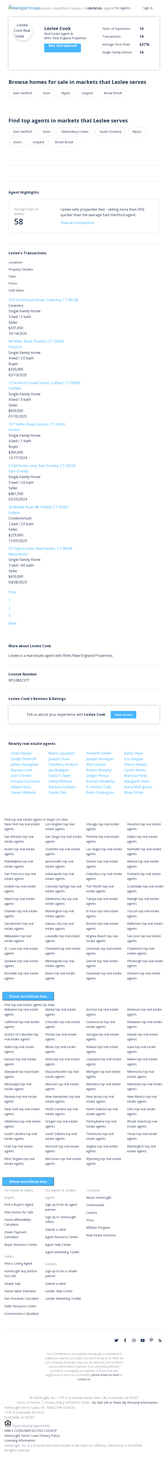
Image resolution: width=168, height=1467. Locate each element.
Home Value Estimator (20, 1291)
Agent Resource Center (61, 1237)
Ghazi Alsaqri (21, 753)
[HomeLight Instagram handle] (133, 1340)
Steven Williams (23, 792)
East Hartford (22, 93)
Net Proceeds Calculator (21, 1298)
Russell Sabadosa (100, 781)
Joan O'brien (21, 775)
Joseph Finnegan (100, 758)
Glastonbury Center (75, 131)
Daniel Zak (57, 792)
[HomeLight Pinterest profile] (151, 1339)
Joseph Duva (59, 758)
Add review (123, 714)
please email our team (105, 1375)
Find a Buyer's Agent (18, 1204)
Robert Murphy (99, 770)
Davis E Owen (60, 775)
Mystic (65, 93)
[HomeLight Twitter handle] (116, 1340)
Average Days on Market (26, 211)
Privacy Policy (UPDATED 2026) (67, 1402)
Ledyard (87, 93)
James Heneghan (25, 764)
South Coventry (110, 131)
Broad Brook (113, 93)
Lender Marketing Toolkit (63, 1298)
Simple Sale (12, 1283)
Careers (91, 1213)
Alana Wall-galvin (138, 787)
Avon (46, 93)
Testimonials (95, 1205)
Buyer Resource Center (20, 1245)
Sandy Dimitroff (23, 758)
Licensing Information (19, 1440)
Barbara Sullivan (62, 787)
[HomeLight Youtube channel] (142, 1340)
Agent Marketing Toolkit (62, 1252)
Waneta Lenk (21, 770)
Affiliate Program (98, 1227)
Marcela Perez (135, 775)
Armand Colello (98, 753)
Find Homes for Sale (18, 1212)
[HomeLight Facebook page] (125, 1340)
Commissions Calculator (21, 1313)
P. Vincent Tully (98, 787)
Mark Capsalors (62, 753)
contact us (83, 1379)
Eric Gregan (133, 758)
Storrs (17, 142)
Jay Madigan (59, 770)
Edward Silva (21, 787)
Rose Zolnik (133, 792)
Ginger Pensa (97, 775)
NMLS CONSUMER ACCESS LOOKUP (30, 1430)
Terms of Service (28, 1402)
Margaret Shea (136, 781)
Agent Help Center (58, 1245)
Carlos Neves (135, 770)
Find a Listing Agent (18, 1263)
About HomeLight (98, 1197)
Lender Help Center (59, 1291)
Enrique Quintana (25, 781)
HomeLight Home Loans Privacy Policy (32, 1435)
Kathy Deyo (133, 753)
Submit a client (55, 1229)
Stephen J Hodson (63, 764)
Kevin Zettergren (100, 792)
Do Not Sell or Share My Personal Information (125, 1402)
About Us (95, 8)
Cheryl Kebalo (135, 764)
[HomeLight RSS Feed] (160, 1340)
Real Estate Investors (101, 1235)
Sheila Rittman (60, 781)
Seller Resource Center (20, 1306)
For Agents (122, 8)
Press (90, 1220)
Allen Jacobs (96, 764)
